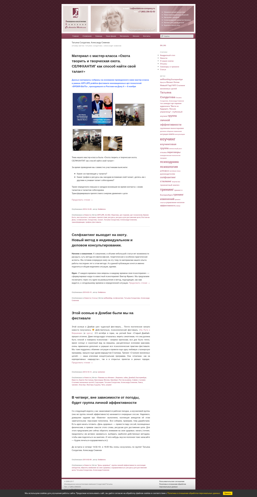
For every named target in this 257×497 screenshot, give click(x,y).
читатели (180, 202)
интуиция (164, 134)
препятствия (102, 217)
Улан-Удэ (82, 384)
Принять (227, 493)
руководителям (167, 173)
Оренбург (114, 380)
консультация (180, 134)
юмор (178, 206)
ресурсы (111, 217)
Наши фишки (111, 36)
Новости (87, 215)
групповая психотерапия (172, 128)
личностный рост (175, 149)
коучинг (167, 139)
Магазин (136, 36)
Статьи (94, 298)
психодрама (169, 161)
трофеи (88, 222)
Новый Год (165, 85)
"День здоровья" (104, 465)
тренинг (75, 384)
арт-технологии (136, 215)
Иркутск (75, 380)
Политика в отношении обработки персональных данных (193, 493)
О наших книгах (167, 61)
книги (171, 134)
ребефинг (164, 170)
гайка (126, 377)
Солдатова (92, 219)
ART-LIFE (100, 215)
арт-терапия (124, 215)
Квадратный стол (167, 55)
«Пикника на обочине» (106, 377)
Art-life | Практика (112, 215)
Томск (140, 382)
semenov (101, 372)
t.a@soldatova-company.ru (142, 8)
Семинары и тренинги (169, 66)
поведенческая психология (170, 155)
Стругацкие (99, 382)
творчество (176, 182)
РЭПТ (173, 85)
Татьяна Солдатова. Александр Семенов (120, 219)
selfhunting (108, 298)
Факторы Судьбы (94, 384)
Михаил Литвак (172, 82)
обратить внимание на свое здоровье (96, 467)
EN (161, 45)
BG (165, 45)
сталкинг (141, 380)
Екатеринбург (141, 377)
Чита (103, 384)
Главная (75, 36)
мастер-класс (82, 217)
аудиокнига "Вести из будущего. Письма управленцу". (169, 109)
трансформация (78, 222)
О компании (87, 36)
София (135, 380)
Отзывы (163, 63)
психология (169, 167)
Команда (98, 36)
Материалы (124, 36)
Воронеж (119, 377)
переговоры (174, 152)
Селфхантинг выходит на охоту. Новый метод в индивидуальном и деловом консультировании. (102, 239)
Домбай (132, 377)
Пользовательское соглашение (171, 481)
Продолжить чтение (82, 199)
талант (100, 219)
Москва (107, 380)
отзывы (163, 152)
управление (171, 202)
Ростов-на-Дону (125, 380)
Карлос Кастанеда (86, 380)
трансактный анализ (169, 185)
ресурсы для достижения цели (128, 217)
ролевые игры (175, 171)
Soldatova (102, 209)
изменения (178, 131)
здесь (89, 333)
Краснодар (98, 380)
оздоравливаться (118, 467)
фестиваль (96, 222)
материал (92, 217)
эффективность (168, 205)
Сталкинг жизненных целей (83, 382)
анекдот (167, 103)
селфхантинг (82, 219)
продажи (163, 158)
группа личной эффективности (124, 465)
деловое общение (166, 131)
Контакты (146, 36)
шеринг (109, 384)
